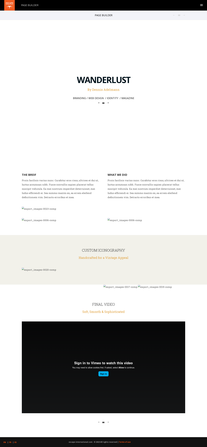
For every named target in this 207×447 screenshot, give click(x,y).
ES (15, 442)
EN (5, 442)
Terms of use (125, 442)
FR (10, 442)
